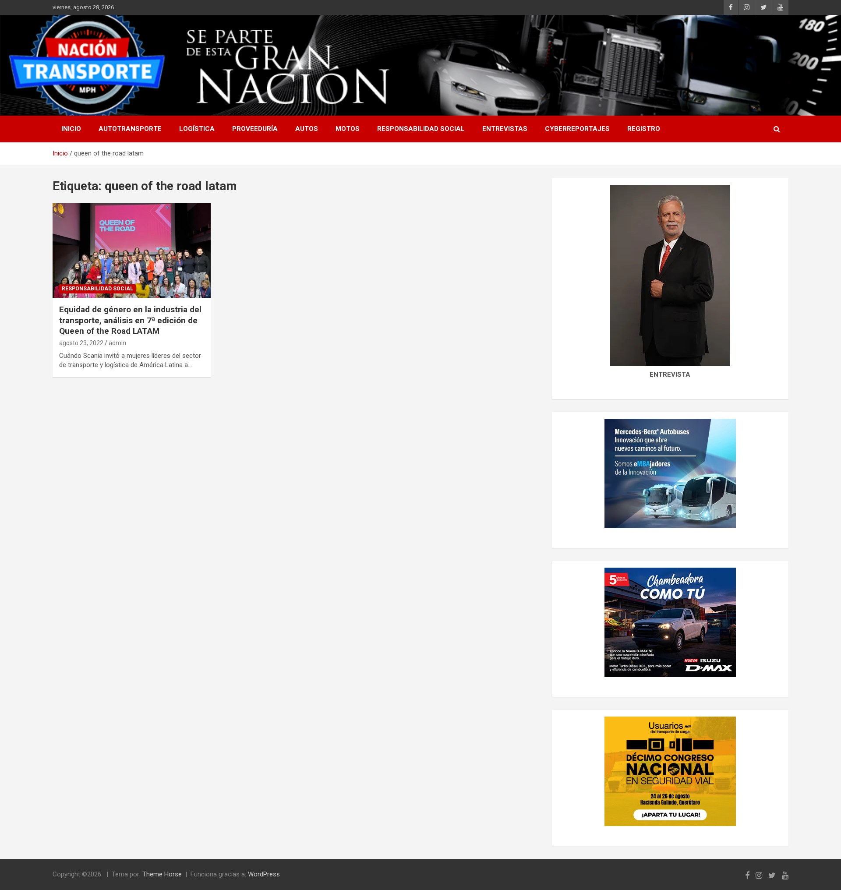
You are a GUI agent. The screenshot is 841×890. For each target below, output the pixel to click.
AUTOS (306, 129)
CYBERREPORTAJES (577, 129)
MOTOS (348, 129)
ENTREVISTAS (504, 129)
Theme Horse (162, 874)
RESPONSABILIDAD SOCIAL (421, 129)
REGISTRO (643, 129)
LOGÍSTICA (197, 129)
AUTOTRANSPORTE (130, 129)
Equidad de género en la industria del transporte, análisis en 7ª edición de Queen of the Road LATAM (130, 320)
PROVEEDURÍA (255, 129)
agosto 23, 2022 (81, 342)
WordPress (264, 874)
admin (117, 342)
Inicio (71, 129)
